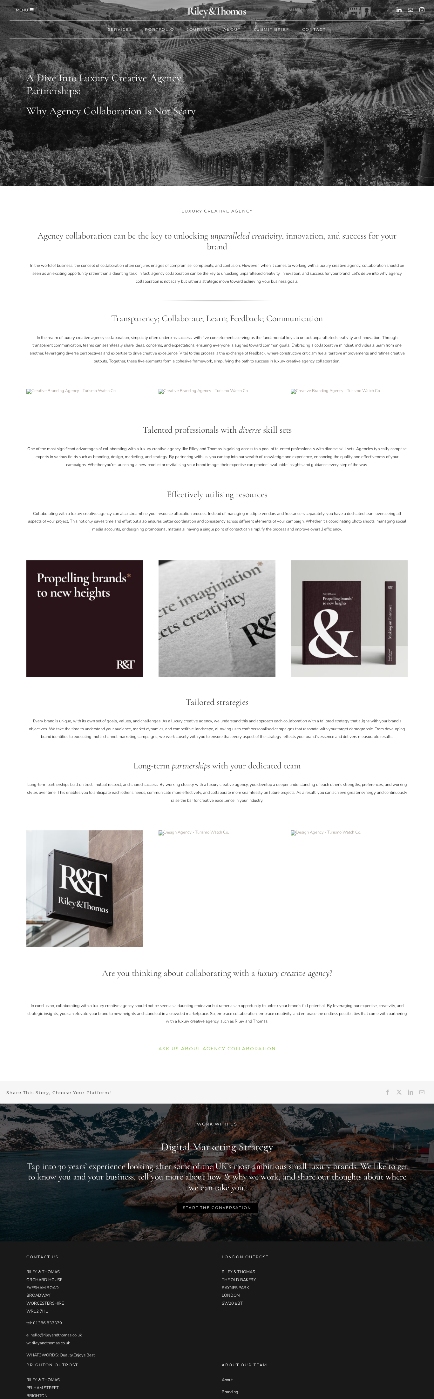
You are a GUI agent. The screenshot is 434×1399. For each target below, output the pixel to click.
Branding (230, 1392)
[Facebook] (387, 1092)
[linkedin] (399, 9)
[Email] (422, 1092)
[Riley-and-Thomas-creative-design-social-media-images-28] (194, 832)
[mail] (410, 9)
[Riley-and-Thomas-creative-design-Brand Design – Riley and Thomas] (349, 562)
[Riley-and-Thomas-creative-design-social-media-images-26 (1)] (84, 562)
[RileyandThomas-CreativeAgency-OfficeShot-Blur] (336, 391)
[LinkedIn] (410, 1092)
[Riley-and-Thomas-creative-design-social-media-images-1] (84, 832)
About (227, 1380)
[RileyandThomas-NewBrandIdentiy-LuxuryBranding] (204, 391)
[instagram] (421, 9)
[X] (399, 1092)
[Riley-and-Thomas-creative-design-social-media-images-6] (217, 562)
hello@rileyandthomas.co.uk (56, 1335)
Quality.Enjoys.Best (77, 1355)
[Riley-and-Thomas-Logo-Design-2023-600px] (216, 8)
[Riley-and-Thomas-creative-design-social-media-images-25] (326, 832)
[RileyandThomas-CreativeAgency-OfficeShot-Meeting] (71, 391)
